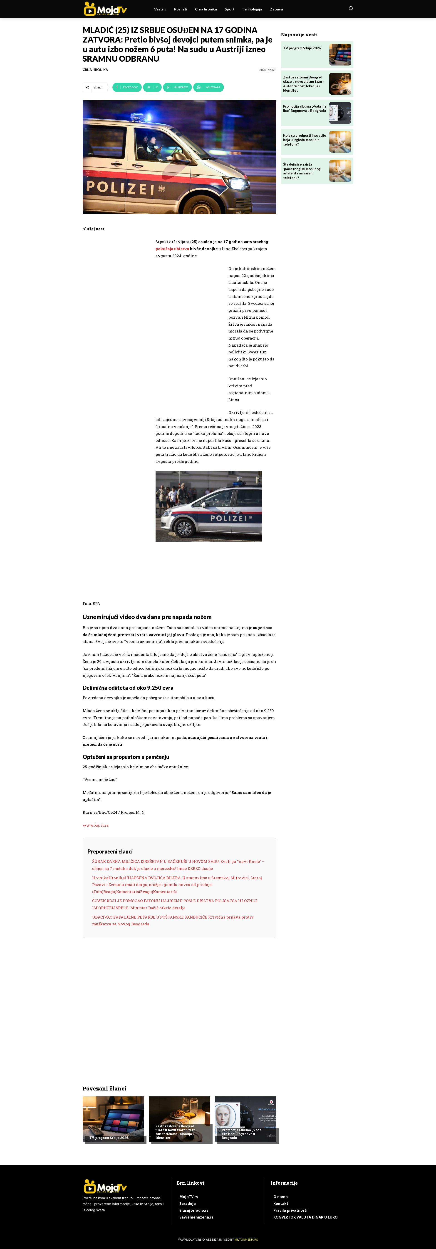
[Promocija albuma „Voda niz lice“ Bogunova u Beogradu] (245, 1119)
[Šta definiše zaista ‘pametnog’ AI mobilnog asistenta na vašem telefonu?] (340, 171)
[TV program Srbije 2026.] (113, 1119)
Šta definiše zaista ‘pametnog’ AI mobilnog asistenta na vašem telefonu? (302, 171)
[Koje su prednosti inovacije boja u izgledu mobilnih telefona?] (340, 142)
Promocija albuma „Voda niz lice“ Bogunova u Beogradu (241, 1134)
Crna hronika (95, 69)
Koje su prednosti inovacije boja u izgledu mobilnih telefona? (304, 139)
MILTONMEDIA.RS (246, 1239)
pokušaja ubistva (172, 248)
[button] (350, 8)
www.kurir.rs (96, 825)
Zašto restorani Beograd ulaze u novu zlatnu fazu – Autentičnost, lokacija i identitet (177, 1132)
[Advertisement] (117, 308)
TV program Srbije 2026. (109, 1138)
